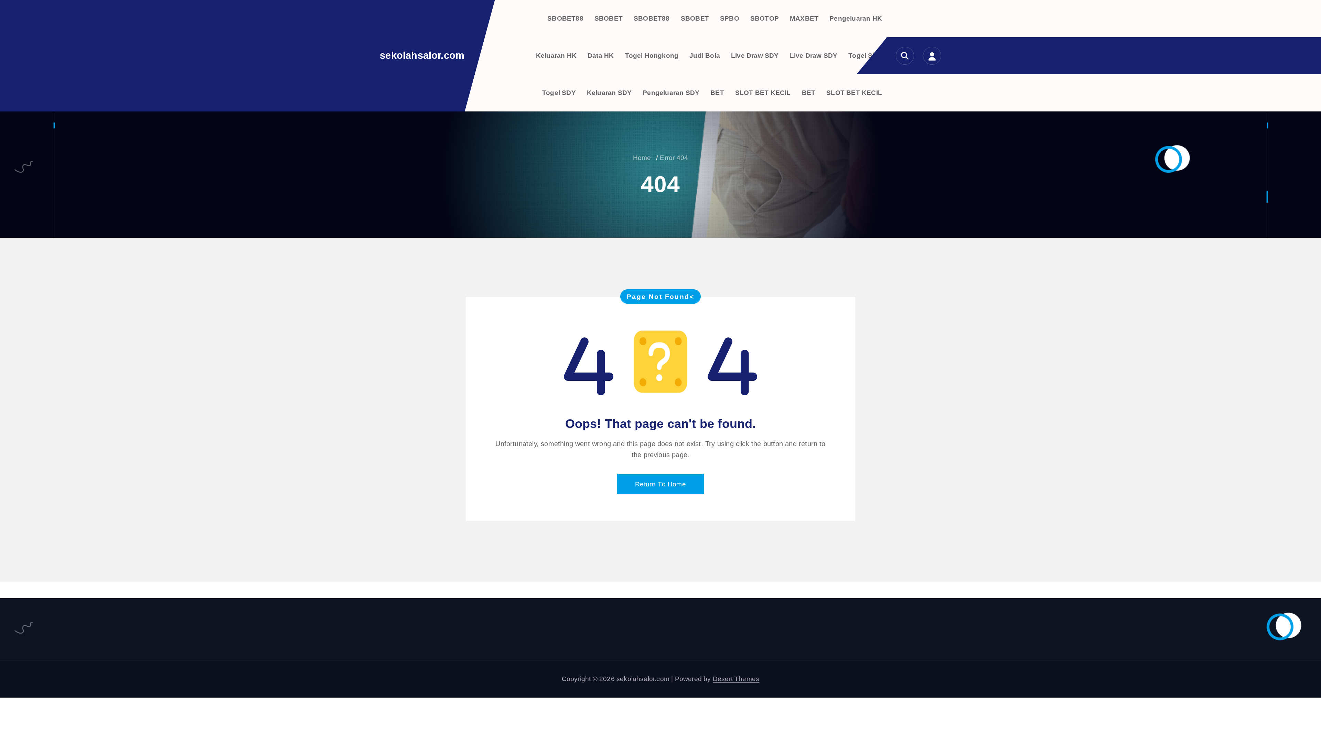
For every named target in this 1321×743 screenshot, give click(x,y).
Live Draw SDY (755, 55)
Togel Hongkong (652, 55)
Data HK (601, 55)
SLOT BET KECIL (763, 92)
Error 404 (674, 157)
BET (717, 92)
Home (642, 157)
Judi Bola (704, 55)
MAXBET (804, 18)
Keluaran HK (556, 55)
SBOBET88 (565, 18)
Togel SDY (865, 55)
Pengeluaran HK (855, 18)
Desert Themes (736, 678)
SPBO (729, 18)
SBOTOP (764, 18)
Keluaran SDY (609, 92)
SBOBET (608, 18)
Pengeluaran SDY (671, 92)
